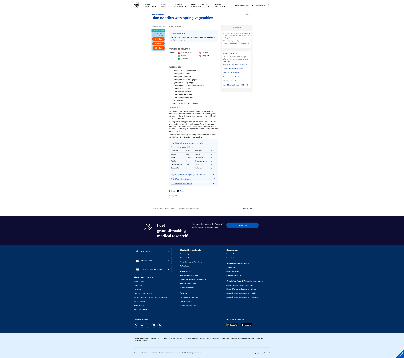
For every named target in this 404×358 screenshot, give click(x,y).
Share (173, 191)
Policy (225, 43)
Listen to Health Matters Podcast (233, 68)
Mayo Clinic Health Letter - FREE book (235, 85)
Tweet (181, 191)
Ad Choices (244, 43)
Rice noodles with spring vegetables (182, 18)
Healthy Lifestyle (157, 208)
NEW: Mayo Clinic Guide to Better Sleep (235, 64)
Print (250, 14)
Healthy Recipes (158, 14)
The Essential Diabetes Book (232, 77)
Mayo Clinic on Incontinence (231, 73)
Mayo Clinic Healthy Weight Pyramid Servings (188, 175)
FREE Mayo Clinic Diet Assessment (234, 81)
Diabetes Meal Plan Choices (181, 184)
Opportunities (233, 43)
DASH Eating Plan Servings (181, 179)
